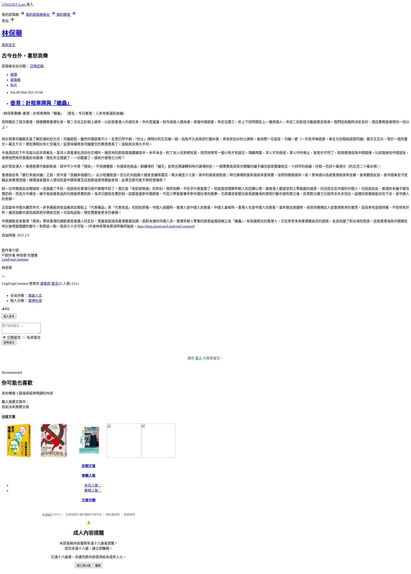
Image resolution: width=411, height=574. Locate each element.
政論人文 (35, 295)
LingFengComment (15, 259)
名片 (13, 85)
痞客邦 (45, 283)
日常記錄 (37, 66)
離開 (98, 565)
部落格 (15, 80)
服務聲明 (129, 514)
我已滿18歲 (84, 565)
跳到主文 (8, 45)
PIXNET (56, 514)
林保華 (12, 33)
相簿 (13, 75)
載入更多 (9, 316)
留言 (54, 283)
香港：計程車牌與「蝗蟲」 (41, 103)
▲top (5, 308)
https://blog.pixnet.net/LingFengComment (165, 226)
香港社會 (35, 300)
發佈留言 (9, 342)
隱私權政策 (113, 514)
